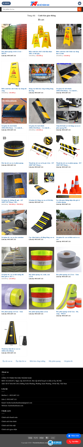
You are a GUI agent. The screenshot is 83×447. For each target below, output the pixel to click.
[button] (6, 3)
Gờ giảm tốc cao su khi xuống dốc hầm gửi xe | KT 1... (13, 275)
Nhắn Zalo (75, 436)
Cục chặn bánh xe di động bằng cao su (41, 237)
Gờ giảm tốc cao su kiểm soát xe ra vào (68, 238)
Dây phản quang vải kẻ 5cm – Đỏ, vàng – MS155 (67, 312)
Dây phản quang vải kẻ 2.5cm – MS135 (12, 52)
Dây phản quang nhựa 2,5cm (38, 311)
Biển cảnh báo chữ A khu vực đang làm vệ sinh (67, 52)
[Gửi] (79, 9)
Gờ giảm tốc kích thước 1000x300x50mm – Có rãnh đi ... (12, 127)
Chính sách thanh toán (10, 417)
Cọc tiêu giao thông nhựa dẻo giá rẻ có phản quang (68, 201)
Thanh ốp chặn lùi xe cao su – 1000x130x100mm (11, 350)
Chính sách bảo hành (9, 421)
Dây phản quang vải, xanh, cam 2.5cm (39, 275)
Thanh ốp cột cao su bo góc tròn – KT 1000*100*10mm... (41, 164)
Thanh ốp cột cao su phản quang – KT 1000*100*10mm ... (68, 164)
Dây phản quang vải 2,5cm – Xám (67, 274)
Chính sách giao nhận (9, 429)
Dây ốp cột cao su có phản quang (12, 163)
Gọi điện (75, 441)
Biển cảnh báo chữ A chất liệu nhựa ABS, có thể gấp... (40, 52)
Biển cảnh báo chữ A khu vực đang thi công (14, 89)
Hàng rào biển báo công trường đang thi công (41, 89)
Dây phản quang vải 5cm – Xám (12, 311)
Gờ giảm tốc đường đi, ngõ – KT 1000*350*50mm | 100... (12, 201)
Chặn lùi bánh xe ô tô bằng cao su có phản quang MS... (68, 127)
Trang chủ (31, 15)
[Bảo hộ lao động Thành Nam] (41, 3)
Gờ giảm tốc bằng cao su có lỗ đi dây (41, 200)
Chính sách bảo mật (9, 425)
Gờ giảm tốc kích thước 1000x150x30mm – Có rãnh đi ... (40, 127)
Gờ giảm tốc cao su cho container (13, 237)
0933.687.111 (14, 395)
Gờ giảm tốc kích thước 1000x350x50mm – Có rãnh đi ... (67, 89)
